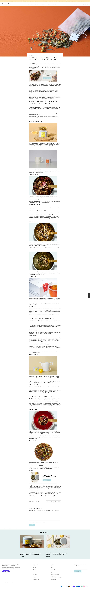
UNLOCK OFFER (54, 300)
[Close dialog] (62, 284)
